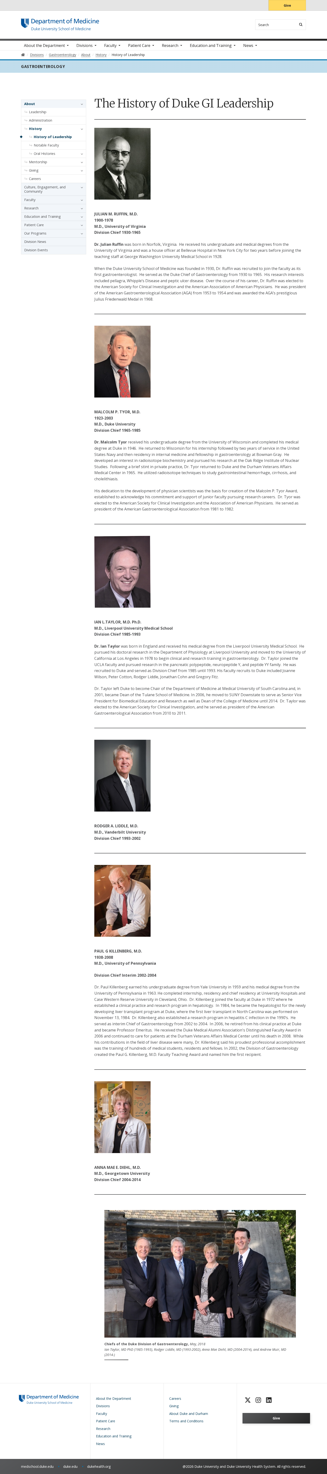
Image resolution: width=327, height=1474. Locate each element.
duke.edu (70, 1466)
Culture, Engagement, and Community (45, 189)
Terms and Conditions (186, 1421)
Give (287, 5)
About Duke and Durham (188, 1413)
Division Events (36, 250)
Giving (34, 170)
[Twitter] (247, 1400)
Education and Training (211, 45)
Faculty (110, 45)
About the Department (44, 45)
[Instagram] (258, 1400)
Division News (35, 241)
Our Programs (35, 233)
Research (170, 45)
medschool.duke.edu (37, 1466)
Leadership (37, 112)
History (35, 128)
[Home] (60, 22)
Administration (40, 120)
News (248, 45)
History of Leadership (53, 137)
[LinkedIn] (269, 1400)
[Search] (301, 24)
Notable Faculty (46, 145)
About (29, 103)
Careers (35, 178)
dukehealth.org (99, 1466)
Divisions (84, 45)
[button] (80, 104)
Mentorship (38, 162)
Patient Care (139, 45)
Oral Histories (44, 153)
